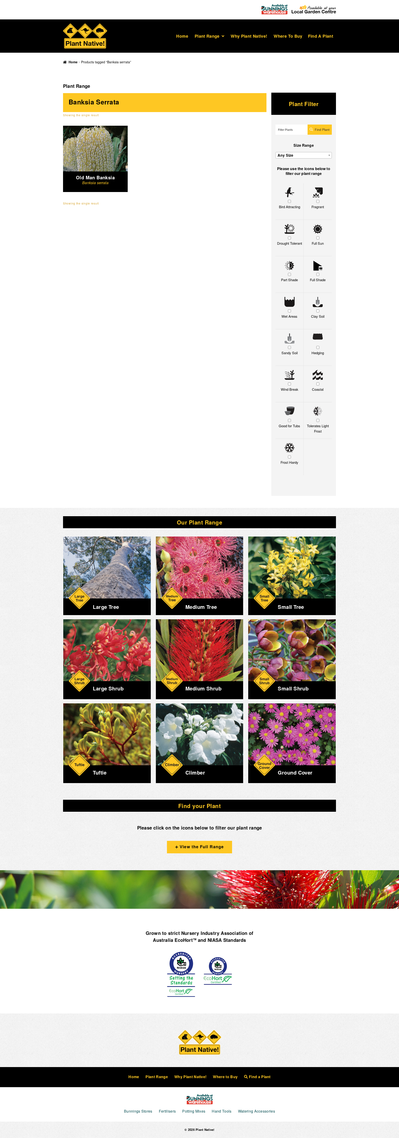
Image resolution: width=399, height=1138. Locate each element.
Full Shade (318, 279)
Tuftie (99, 772)
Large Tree (106, 606)
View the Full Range (201, 847)
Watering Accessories (256, 1111)
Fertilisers (167, 1111)
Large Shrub (108, 688)
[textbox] (304, 155)
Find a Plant (320, 36)
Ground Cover (295, 772)
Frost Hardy (289, 462)
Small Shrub (293, 688)
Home (182, 36)
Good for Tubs (289, 425)
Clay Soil (317, 316)
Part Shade (289, 279)
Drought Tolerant (289, 243)
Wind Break (289, 389)
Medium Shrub (203, 688)
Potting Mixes (193, 1111)
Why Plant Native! (249, 36)
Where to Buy (288, 36)
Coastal (317, 389)
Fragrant (317, 206)
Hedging (317, 352)
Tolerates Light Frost (318, 428)
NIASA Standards (227, 940)
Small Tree (291, 606)
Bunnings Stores (138, 1111)
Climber (195, 772)
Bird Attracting (289, 206)
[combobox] (303, 155)
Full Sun (318, 243)
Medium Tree (201, 606)
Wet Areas (289, 316)
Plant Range (207, 36)
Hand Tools (221, 1111)
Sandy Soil (289, 352)
